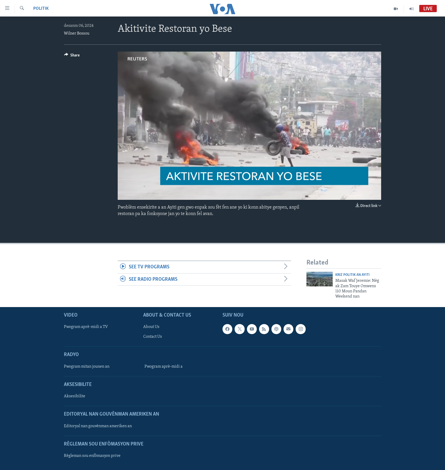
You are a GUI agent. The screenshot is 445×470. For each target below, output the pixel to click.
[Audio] (411, 9)
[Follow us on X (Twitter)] (239, 329)
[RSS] (264, 329)
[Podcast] (276, 329)
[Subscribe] (288, 329)
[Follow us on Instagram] (300, 329)
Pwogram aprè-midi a (163, 367)
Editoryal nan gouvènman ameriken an (98, 426)
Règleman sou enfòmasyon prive (92, 456)
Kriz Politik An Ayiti (352, 275)
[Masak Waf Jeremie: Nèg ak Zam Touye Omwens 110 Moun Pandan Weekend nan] (319, 279)
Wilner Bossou (76, 33)
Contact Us (152, 337)
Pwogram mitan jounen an (86, 367)
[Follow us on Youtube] (252, 329)
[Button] (72, 56)
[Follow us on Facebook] (227, 329)
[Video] (396, 9)
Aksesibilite (74, 396)
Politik (41, 8)
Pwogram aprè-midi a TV (86, 327)
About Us (151, 327)
